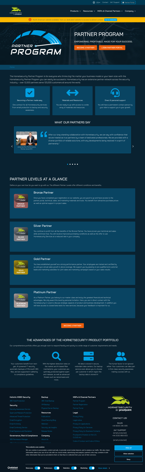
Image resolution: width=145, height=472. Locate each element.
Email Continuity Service (18, 427)
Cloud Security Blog (48, 420)
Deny (128, 459)
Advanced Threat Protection (20, 416)
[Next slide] (133, 146)
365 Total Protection (17, 401)
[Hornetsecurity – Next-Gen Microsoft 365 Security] (15, 11)
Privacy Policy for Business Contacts (86, 431)
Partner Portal (129, 2)
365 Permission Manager (19, 439)
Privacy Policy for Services (82, 427)
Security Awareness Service (20, 409)
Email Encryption (16, 420)
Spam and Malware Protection (21, 413)
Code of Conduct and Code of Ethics (86, 441)
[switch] (56, 468)
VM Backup (45, 404)
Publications (45, 416)
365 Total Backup (47, 401)
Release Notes (46, 431)
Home (12, 67)
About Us (44, 439)
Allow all (128, 448)
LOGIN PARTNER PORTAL (112, 48)
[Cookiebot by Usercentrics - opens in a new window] (12, 468)
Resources (88, 11)
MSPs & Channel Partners (108, 11)
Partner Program (79, 401)
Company (129, 11)
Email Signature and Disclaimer (21, 431)
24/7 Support (114, 2)
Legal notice (77, 420)
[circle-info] (30, 20)
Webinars (44, 424)
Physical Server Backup (50, 408)
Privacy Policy (78, 416)
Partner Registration (80, 404)
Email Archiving (15, 424)
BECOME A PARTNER (85, 48)
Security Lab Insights (49, 427)
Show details (102, 468)
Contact (105, 2)
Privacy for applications (81, 424)
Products (74, 11)
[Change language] (96, 2)
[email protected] (120, 433)
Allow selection (128, 453)
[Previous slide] (12, 146)
